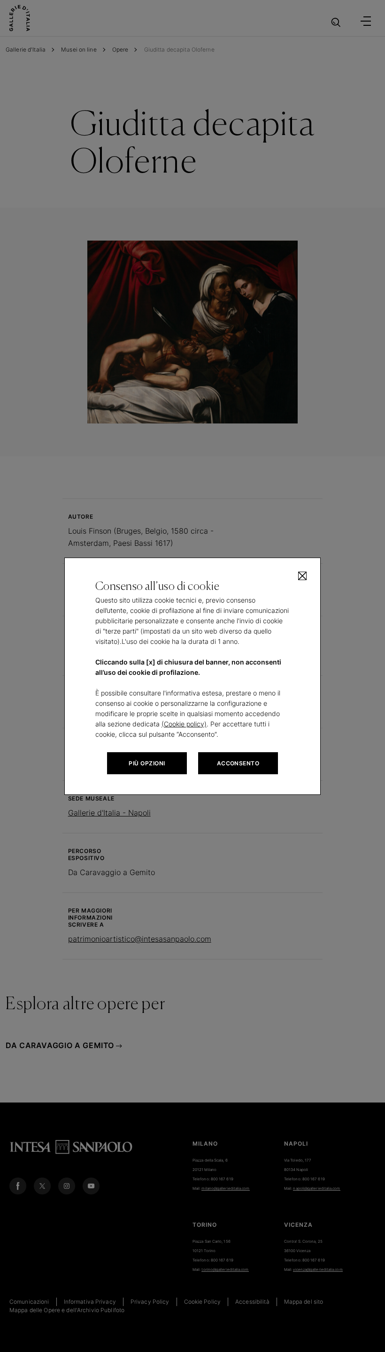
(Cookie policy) (184, 724)
